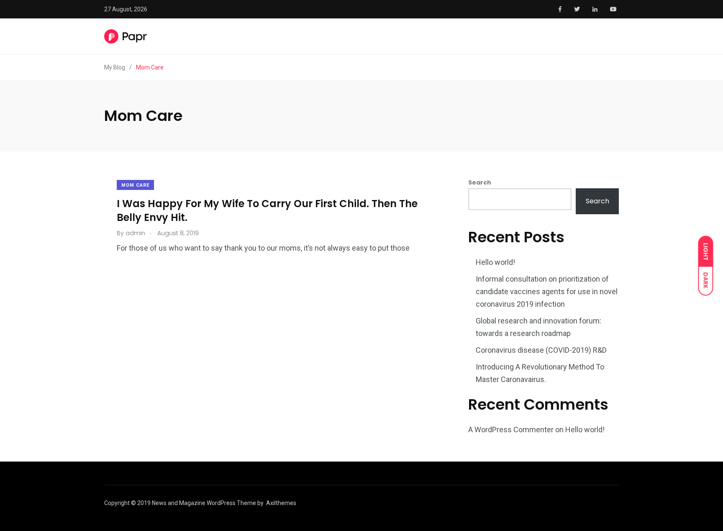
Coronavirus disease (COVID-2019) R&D (541, 350)
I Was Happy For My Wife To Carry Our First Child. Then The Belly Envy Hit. (267, 210)
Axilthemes (281, 503)
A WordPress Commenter (511, 429)
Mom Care (135, 185)
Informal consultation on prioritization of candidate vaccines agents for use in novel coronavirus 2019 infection (547, 291)
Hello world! (495, 262)
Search (479, 182)
